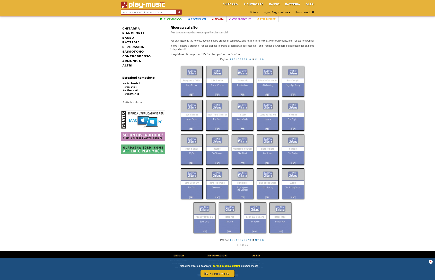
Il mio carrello (303, 12)
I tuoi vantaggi (172, 19)
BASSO (274, 4)
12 (256, 59)
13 (259, 59)
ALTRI (310, 4)
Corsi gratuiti (241, 19)
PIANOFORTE (253, 4)
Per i (131, 83)
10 (249, 59)
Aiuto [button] (252, 12)
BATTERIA (292, 4)
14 (263, 59)
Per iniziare (267, 19)
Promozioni (198, 19)
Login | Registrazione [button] (276, 12)
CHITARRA (230, 4)
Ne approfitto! (217, 273)
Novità (219, 19)
